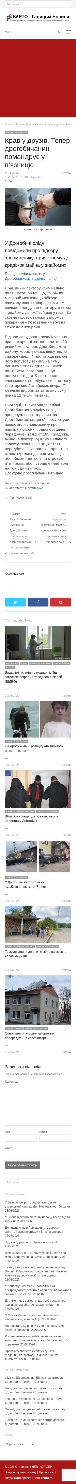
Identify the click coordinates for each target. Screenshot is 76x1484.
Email (43, 1131)
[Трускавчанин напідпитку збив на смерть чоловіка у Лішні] (38, 908)
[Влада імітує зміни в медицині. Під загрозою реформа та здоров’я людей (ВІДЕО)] (38, 629)
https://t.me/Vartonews (29, 487)
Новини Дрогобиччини (17, 132)
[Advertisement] (38, 77)
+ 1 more (10, 667)
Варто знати (12, 663)
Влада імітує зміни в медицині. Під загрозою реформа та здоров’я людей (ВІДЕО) (33, 677)
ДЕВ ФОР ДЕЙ (42, 1466)
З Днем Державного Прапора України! (31, 1242)
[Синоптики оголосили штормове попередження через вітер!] (38, 978)
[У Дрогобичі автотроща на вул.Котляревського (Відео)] (38, 842)
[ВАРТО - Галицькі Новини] (38, 17)
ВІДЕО (23, 663)
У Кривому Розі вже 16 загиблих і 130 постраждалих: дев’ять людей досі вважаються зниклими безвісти (38, 1290)
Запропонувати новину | (21, 1472)
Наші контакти (43, 1478)
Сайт (8, 1148)
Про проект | (47, 1472)
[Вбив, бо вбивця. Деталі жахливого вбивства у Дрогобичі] (38, 772)
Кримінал (10, 811)
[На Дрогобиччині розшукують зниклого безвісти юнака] (38, 703)
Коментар (11, 1081)
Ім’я (7, 1131)
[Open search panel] (59, 31)
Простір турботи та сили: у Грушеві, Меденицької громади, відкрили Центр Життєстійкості (31, 1355)
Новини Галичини (25, 811)
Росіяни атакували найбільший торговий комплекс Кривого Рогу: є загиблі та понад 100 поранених (37, 1340)
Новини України (61, 663)
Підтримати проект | (19, 1478)
